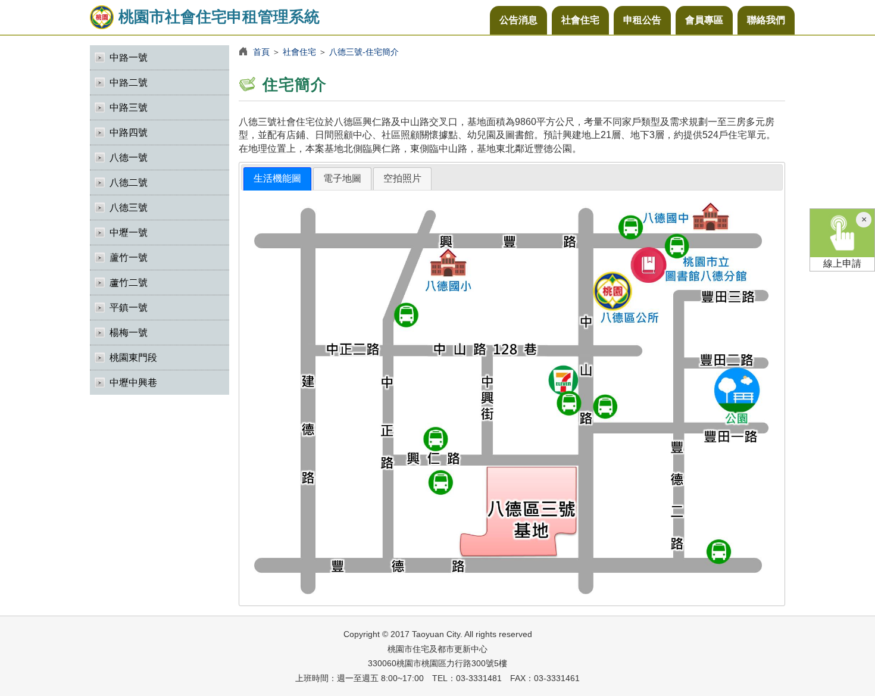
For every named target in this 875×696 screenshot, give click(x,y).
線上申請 (842, 263)
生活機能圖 (277, 178)
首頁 (261, 52)
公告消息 (518, 20)
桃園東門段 (133, 357)
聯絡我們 (766, 20)
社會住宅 (580, 20)
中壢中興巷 (133, 382)
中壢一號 (129, 232)
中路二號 (129, 82)
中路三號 (129, 107)
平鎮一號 (129, 307)
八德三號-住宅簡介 (364, 52)
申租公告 (642, 20)
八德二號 (129, 182)
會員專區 (704, 20)
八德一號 (129, 157)
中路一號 (129, 57)
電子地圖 (342, 178)
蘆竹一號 (129, 257)
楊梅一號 (129, 332)
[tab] (277, 179)
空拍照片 (402, 178)
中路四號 (129, 132)
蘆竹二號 (129, 282)
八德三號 (129, 207)
